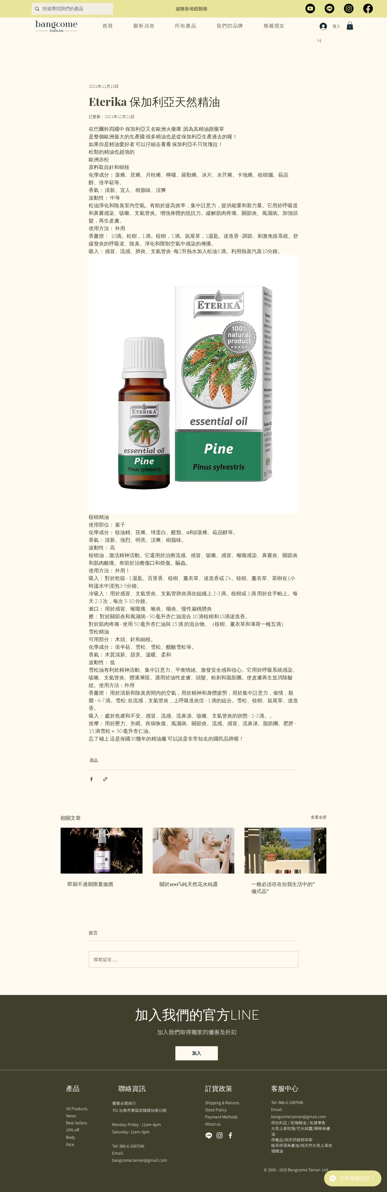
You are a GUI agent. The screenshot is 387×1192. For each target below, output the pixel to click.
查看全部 (319, 817)
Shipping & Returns (222, 1102)
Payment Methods (221, 1117)
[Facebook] (368, 8)
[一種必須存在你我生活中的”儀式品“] (285, 851)
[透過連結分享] (105, 779)
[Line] (329, 8)
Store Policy (216, 1109)
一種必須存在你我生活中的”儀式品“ (283, 887)
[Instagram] (349, 8)
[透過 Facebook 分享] (91, 779)
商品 (94, 759)
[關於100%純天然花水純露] (194, 851)
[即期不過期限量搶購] (102, 851)
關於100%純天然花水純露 (189, 884)
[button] (349, 26)
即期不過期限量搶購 (90, 884)
